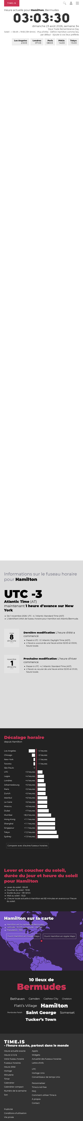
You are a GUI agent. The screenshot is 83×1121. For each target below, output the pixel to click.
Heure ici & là (10, 1055)
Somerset (67, 1012)
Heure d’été (9, 1067)
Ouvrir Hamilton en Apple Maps (59, 936)
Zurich (7, 793)
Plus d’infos (42, 32)
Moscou (8, 806)
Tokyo (73, 41)
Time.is (11, 3)
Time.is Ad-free (39, 1087)
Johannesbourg (11, 785)
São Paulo (9, 768)
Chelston (67, 998)
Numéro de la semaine (15, 1091)
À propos (36, 1099)
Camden (34, 998)
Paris (50, 41)
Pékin (61, 41)
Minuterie (9, 1075)
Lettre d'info (38, 1063)
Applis (35, 1051)
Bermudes (39, 924)
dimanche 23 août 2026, (55, 26)
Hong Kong (9, 819)
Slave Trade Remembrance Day (63, 29)
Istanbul (8, 798)
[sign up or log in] (71, 4)
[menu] (77, 3)
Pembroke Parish (14, 1012)
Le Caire (8, 802)
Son (6, 1095)
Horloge (8, 1071)
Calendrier (9, 1083)
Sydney (7, 836)
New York (8, 759)
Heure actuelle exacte (15, 1051)
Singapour (9, 828)
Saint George (41, 1012)
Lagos (7, 776)
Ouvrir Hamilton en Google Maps (23, 936)
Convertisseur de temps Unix (46, 1077)
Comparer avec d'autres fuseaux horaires (27, 845)
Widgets (36, 1055)
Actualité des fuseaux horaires (46, 1059)
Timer (7, 1079)
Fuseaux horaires (12, 1063)
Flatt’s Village (25, 1006)
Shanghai (8, 823)
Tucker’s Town (41, 1019)
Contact (36, 1103)
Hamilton (54, 1005)
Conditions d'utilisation (15, 1113)
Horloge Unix (38, 1073)
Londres (37, 41)
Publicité (8, 1109)
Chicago (8, 755)
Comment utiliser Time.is (44, 1095)
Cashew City (51, 998)
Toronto (7, 764)
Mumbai (8, 815)
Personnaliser (38, 1083)
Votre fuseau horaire (14, 1059)
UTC (6, 772)
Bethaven (17, 999)
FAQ (34, 1091)
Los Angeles (20, 41)
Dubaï (7, 811)
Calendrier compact (13, 1087)
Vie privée (9, 1117)
